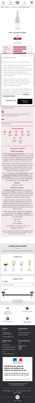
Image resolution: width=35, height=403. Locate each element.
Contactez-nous (6, 344)
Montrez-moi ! (17, 301)
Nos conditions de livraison (8, 349)
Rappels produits (17, 392)
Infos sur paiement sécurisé (8, 347)
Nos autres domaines (23, 334)
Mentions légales (6, 390)
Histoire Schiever (22, 345)
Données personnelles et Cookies (23, 390)
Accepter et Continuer (24, 101)
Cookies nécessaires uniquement (26, 55)
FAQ (3, 351)
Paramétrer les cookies (11, 100)
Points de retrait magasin (8, 353)
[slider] (3, 295)
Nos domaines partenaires (24, 332)
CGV (13, 390)
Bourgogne (7, 7)
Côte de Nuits (14, 7)
